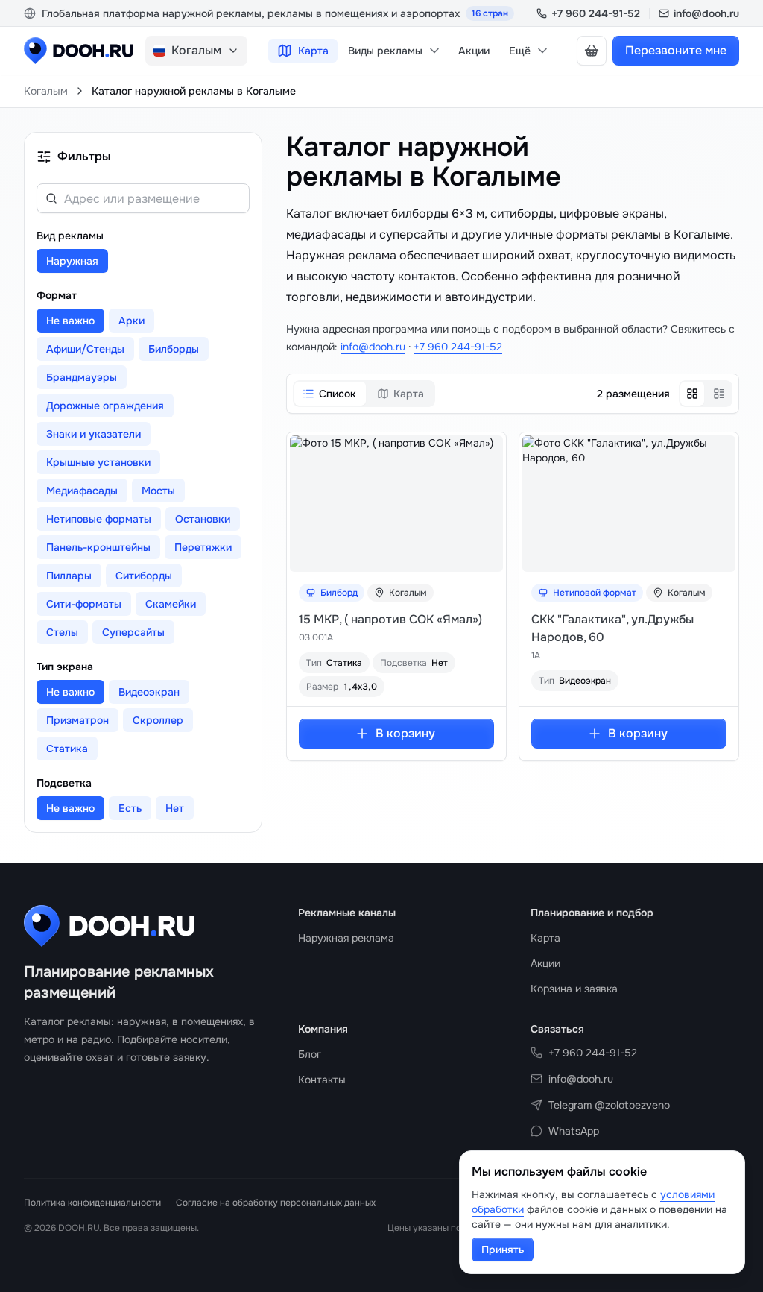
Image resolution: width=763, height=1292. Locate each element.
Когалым (46, 91)
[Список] (719, 394)
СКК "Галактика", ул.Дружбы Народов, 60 (612, 628)
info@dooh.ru (706, 13)
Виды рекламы (385, 50)
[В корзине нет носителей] (592, 51)
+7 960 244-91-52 (595, 13)
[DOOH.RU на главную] (78, 50)
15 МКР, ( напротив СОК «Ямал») (390, 619)
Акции (474, 50)
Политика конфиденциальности (92, 1203)
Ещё (520, 50)
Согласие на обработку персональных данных (276, 1203)
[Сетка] (692, 394)
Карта (313, 50)
